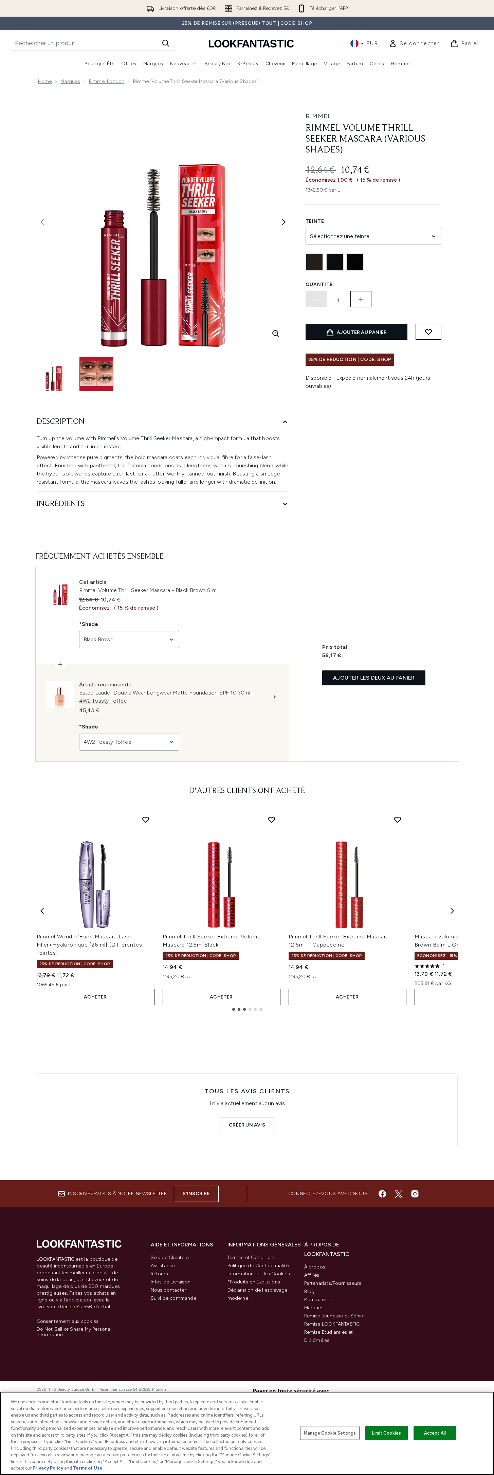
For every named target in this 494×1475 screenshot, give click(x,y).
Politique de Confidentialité (258, 1266)
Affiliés (311, 1275)
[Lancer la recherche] (166, 43)
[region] (247, 1433)
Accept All (435, 1432)
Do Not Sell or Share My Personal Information (74, 1332)
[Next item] (452, 910)
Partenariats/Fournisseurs (333, 1283)
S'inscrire (196, 1194)
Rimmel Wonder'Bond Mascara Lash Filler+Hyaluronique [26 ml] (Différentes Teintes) (89, 944)
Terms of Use (88, 1468)
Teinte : (316, 221)
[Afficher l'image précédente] (42, 222)
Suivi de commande (173, 1298)
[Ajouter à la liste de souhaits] (428, 332)
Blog (309, 1291)
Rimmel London (107, 81)
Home (45, 81)
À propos (315, 1267)
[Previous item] (42, 910)
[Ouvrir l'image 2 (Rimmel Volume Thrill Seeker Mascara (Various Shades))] (96, 374)
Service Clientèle (169, 1257)
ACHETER (95, 997)
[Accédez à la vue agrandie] (276, 333)
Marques (70, 81)
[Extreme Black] (335, 262)
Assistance (163, 1266)
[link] (414, 43)
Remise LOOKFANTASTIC (332, 1324)
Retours (159, 1274)
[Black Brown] (314, 262)
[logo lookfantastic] (251, 43)
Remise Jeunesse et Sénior (334, 1316)
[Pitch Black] (355, 262)
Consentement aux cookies (68, 1321)
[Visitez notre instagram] (415, 1194)
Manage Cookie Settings (330, 1432)
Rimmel (318, 116)
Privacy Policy (48, 1468)
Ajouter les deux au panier (374, 677)
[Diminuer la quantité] (316, 299)
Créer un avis (247, 1125)
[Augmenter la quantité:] (360, 299)
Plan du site (317, 1299)
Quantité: (320, 284)
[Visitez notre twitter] (398, 1194)
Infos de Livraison (171, 1282)
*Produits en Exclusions (253, 1282)
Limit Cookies (386, 1432)
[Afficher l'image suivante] (283, 222)
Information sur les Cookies (258, 1274)
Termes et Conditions (251, 1257)
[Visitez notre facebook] (382, 1194)
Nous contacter (168, 1290)
